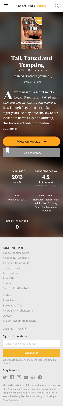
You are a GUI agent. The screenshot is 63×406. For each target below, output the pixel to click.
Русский (21, 328)
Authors (8, 295)
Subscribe (31, 352)
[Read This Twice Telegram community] (40, 377)
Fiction (48, 199)
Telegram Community (16, 263)
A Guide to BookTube (16, 258)
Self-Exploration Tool (16, 288)
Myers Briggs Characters (18, 310)
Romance (38, 199)
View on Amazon (32, 141)
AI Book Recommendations (19, 320)
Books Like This (12, 305)
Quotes (7, 315)
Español (8, 328)
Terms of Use (11, 273)
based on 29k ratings (46, 185)
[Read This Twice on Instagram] (19, 377)
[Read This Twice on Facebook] (12, 377)
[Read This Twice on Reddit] (33, 377)
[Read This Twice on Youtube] (26, 377)
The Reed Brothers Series (31, 70)
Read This (31, 5)
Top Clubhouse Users (16, 253)
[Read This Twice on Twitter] (5, 377)
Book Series (10, 300)
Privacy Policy (11, 268)
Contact (8, 283)
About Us (8, 278)
